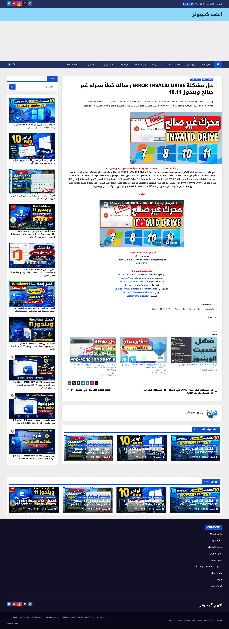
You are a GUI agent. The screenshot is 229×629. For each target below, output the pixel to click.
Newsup (206, 620)
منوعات (219, 579)
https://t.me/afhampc (137, 285)
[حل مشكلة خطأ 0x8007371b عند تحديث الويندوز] (193, 350)
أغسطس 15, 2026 (154, 509)
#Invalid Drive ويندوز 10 (99, 102)
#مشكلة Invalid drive (114, 106)
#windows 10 (182, 106)
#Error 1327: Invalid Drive (164, 102)
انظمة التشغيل (174, 64)
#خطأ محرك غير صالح (135, 106)
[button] (14, 64)
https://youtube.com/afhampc (137, 278)
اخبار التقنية (206, 64)
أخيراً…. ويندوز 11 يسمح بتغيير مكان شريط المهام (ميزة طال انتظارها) (91, 452)
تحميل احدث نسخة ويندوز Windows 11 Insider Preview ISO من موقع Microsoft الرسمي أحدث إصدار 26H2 (33, 234)
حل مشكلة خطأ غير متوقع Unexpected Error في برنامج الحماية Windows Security (144, 366)
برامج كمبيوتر (191, 64)
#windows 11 (167, 106)
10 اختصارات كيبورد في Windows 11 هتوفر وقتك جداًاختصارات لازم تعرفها (199, 452)
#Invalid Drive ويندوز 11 (201, 106)
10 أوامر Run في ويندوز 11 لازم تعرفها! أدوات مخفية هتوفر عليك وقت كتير (144, 452)
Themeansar (217, 620)
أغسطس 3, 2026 (47, 509)
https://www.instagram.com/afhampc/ (136, 289)
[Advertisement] (114, 41)
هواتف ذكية (123, 64)
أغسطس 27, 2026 (208, 509)
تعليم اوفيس (109, 64)
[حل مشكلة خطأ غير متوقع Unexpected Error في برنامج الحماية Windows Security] (143, 350)
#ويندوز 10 (97, 106)
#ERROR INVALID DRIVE (138, 102)
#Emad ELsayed (186, 102)
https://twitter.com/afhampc (138, 292)
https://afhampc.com (137, 296)
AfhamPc (192, 413)
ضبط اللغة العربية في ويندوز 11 (90, 389)
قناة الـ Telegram (74, 64)
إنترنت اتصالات (140, 64)
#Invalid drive (118, 102)
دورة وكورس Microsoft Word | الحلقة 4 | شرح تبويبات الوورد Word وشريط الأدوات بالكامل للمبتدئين (34, 385)
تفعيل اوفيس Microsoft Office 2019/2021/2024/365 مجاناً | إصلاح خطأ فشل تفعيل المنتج (32, 272)
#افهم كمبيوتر (152, 106)
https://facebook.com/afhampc (137, 282)
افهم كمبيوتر (207, 14)
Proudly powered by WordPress (182, 620)
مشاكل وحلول (157, 64)
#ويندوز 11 (86, 106)
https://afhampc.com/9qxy (132, 274)
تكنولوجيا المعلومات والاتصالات (208, 566)
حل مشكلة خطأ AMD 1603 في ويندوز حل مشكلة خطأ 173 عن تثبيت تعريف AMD (177, 391)
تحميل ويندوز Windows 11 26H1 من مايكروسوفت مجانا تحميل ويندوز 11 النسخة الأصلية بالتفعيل (32, 346)
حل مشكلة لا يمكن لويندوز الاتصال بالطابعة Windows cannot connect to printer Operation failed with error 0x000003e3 (94, 367)
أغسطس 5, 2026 (100, 509)
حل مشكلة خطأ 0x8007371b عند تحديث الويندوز (198, 364)
